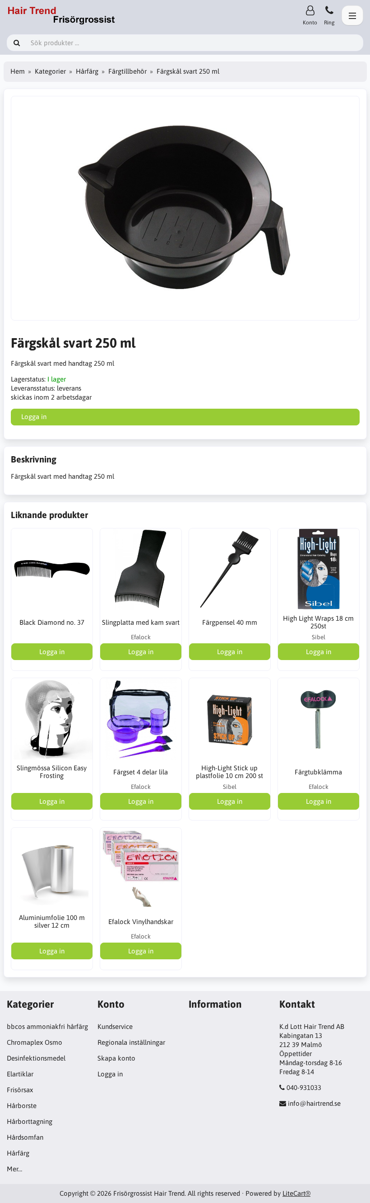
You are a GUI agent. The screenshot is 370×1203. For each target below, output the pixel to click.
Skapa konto (116, 1058)
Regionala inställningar (131, 1042)
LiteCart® (296, 1193)
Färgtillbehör (127, 71)
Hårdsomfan (25, 1137)
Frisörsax (20, 1090)
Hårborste (22, 1105)
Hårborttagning (29, 1121)
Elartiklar (20, 1074)
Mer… (14, 1169)
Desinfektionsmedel (36, 1058)
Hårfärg (87, 71)
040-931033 (304, 1087)
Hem (17, 71)
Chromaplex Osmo (34, 1042)
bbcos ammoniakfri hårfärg (47, 1026)
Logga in (110, 1074)
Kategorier (50, 71)
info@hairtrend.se (314, 1103)
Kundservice (115, 1026)
